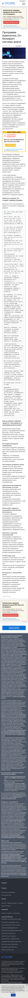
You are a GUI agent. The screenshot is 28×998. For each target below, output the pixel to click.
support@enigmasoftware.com (18, 795)
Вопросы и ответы (12, 903)
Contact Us (9, 913)
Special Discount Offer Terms (9, 933)
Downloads (20, 903)
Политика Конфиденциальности (10, 928)
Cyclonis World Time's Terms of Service (11, 925)
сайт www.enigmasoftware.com (18, 776)
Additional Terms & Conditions (9, 936)
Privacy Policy (7, 873)
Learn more (16, 19)
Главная (4, 883)
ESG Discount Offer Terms (8, 950)
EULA (8, 26)
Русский (18, 46)
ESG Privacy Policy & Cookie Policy (10, 944)
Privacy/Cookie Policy (16, 26)
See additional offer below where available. (13, 149)
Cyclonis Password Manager (8, 892)
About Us (4, 913)
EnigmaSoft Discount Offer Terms (10, 947)
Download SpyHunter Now (11, 22)
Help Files (4, 903)
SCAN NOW (10, 145)
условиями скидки (20, 837)
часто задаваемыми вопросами (8, 860)
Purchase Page (22, 873)
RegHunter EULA (15, 938)
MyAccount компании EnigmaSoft (8, 798)
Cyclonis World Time (6, 895)
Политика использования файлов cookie (12, 930)
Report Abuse (17, 913)
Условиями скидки (20, 733)
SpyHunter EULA (6, 938)
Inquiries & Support (6, 906)
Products (4, 888)
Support (4, 899)
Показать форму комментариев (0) (14, 627)
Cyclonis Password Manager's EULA (10, 922)
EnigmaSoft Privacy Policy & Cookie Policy (12, 941)
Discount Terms (13, 873)
